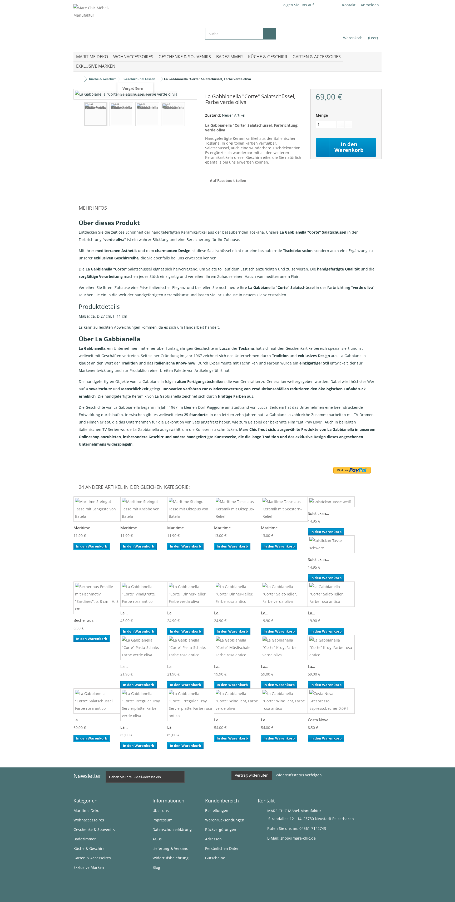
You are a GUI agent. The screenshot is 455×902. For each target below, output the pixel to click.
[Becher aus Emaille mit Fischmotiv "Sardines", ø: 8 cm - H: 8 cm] (96, 597)
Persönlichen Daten (222, 848)
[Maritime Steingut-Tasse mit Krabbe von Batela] (143, 509)
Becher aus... (85, 620)
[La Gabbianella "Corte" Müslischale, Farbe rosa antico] (237, 647)
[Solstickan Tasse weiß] (331, 501)
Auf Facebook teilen (228, 180)
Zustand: (213, 115)
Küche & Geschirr (267, 57)
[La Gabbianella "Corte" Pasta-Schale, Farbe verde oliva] (143, 647)
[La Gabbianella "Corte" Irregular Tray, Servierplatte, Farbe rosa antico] (190, 704)
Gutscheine (215, 857)
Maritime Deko (92, 57)
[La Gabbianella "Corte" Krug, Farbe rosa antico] (331, 647)
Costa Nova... (320, 719)
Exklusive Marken (95, 66)
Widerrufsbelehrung (170, 857)
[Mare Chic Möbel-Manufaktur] (135, 24)
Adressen (213, 838)
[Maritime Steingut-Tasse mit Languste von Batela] (96, 509)
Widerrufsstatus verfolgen (299, 774)
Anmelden (370, 4)
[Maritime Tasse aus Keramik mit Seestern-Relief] (284, 509)
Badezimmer (229, 57)
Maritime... (83, 527)
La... (124, 612)
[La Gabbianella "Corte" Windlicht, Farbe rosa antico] (284, 701)
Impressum (162, 819)
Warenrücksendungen (224, 819)
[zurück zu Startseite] (79, 79)
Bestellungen (216, 810)
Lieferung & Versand (170, 848)
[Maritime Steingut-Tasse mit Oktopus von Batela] (190, 509)
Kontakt (348, 4)
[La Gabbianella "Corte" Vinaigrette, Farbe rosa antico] (143, 594)
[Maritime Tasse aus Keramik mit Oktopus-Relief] (237, 509)
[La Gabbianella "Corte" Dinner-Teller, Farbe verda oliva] (190, 594)
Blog (156, 867)
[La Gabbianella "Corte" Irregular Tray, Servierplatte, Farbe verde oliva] (143, 704)
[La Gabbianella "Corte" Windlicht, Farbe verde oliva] (237, 701)
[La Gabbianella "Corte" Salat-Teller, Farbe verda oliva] (284, 594)
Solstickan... (318, 513)
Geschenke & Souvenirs (185, 57)
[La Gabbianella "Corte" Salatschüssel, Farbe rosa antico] (96, 701)
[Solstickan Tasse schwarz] (331, 544)
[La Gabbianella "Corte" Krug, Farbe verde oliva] (284, 647)
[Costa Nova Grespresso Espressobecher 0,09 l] (331, 701)
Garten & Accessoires (317, 57)
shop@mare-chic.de (298, 838)
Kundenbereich (222, 800)
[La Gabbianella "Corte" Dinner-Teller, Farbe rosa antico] (237, 594)
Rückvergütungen (220, 829)
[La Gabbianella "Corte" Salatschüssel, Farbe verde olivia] (95, 114)
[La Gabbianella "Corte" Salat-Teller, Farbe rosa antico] (331, 594)
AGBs (157, 838)
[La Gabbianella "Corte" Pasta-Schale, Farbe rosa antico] (190, 647)
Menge (322, 115)
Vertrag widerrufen (252, 775)
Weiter (189, 114)
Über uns (160, 810)
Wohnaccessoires (133, 57)
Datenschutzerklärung (172, 829)
